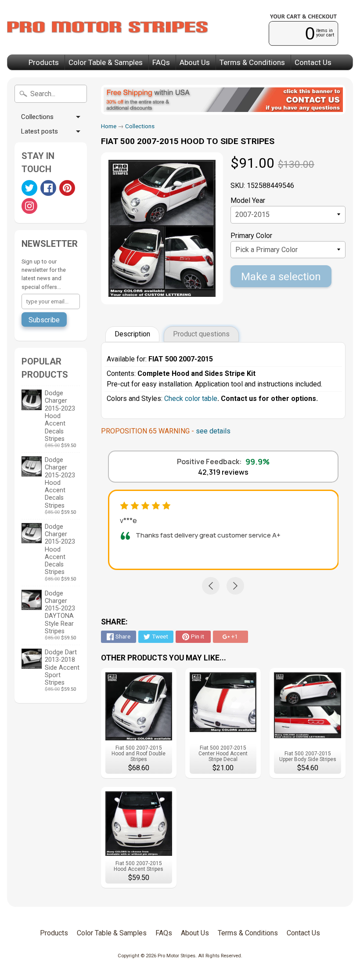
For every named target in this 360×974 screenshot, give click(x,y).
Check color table (190, 398)
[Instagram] (29, 206)
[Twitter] (29, 188)
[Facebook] (48, 188)
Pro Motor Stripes (176, 956)
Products (44, 62)
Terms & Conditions (252, 62)
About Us (195, 62)
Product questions (201, 334)
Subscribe (44, 320)
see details (213, 431)
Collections (37, 117)
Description (132, 334)
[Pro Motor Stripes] (107, 27)
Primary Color (251, 235)
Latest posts (39, 131)
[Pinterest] (67, 188)
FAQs (161, 62)
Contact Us (313, 62)
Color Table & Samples (105, 62)
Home (108, 126)
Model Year (247, 200)
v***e (128, 520)
